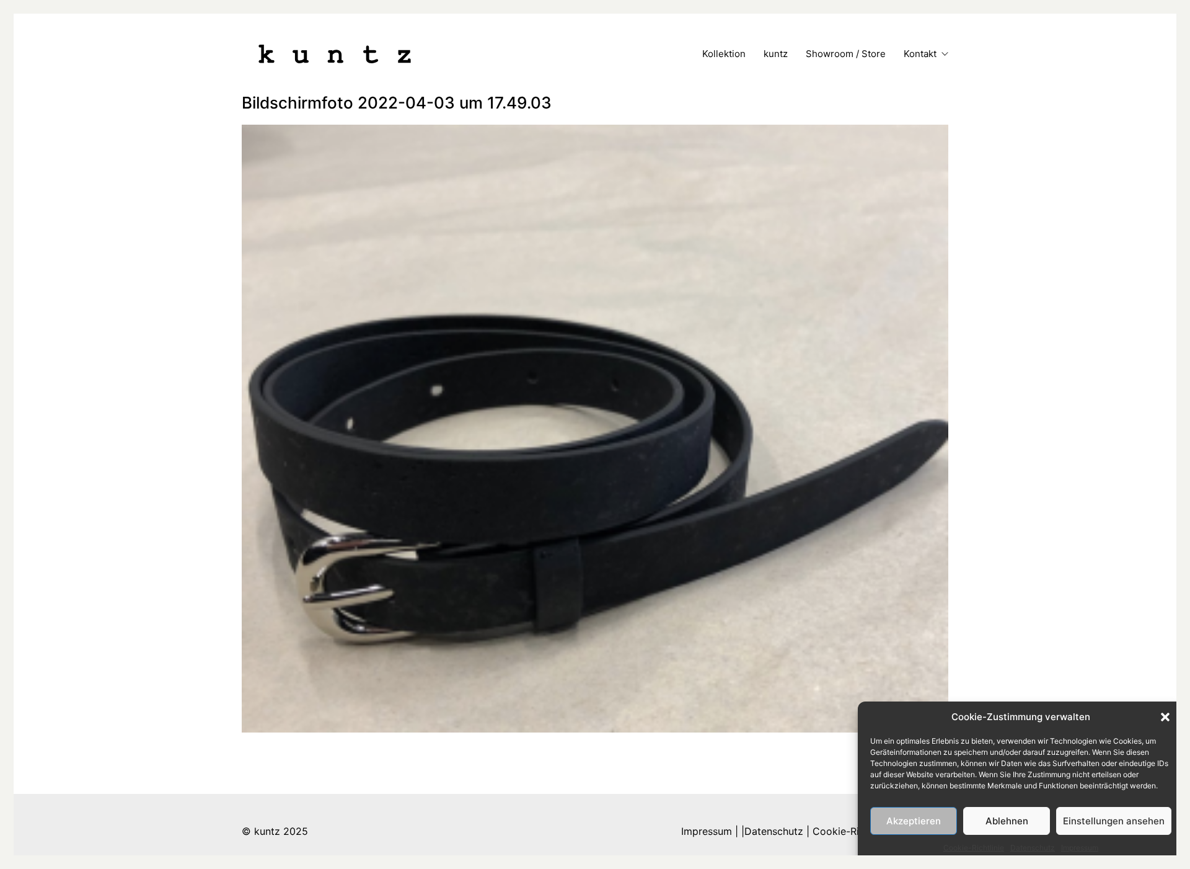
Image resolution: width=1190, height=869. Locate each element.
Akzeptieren (913, 821)
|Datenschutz (772, 831)
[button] (1165, 717)
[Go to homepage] (335, 54)
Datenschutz (1032, 847)
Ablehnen (1006, 821)
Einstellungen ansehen (1114, 821)
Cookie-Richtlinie (973, 847)
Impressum (1079, 847)
